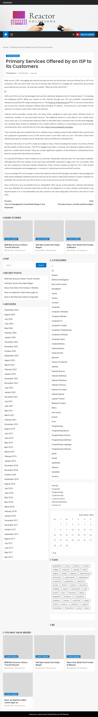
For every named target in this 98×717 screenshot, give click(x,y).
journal (55, 593)
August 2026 (9, 314)
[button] (11, 35)
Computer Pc (57, 321)
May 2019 (8, 443)
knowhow (72, 593)
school (55, 604)
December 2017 (11, 520)
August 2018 (9, 484)
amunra (55, 275)
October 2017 (10, 529)
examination (69, 581)
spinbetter (56, 463)
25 (53, 270)
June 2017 (8, 548)
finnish (64, 585)
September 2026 (11, 310)
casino (54, 293)
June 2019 (8, 438)
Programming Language (61, 444)
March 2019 (9, 452)
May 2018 (8, 497)
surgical (84, 604)
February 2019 (10, 456)
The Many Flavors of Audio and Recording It (75, 202)
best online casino (59, 284)
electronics (57, 577)
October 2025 (10, 351)
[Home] (5, 34)
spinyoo (55, 467)
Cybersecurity (57, 353)
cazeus (55, 298)
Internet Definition (59, 376)
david (85, 570)
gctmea (73, 585)
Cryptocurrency (58, 348)
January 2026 (10, 337)
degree (55, 573)
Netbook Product (59, 403)
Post (54, 421)
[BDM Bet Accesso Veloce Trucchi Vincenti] (18, 231)
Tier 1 (69, 162)
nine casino (56, 412)
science (64, 604)
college (55, 570)
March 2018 (9, 507)
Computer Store (58, 339)
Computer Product (59, 325)
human (65, 589)
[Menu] (11, 35)
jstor (63, 593)
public (54, 453)
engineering (83, 577)
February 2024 (10, 369)
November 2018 (11, 470)
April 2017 (8, 557)
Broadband (56, 289)
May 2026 (8, 328)
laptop (81, 593)
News (54, 408)
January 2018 (10, 516)
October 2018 (10, 475)
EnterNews (52, 714)
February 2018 (10, 511)
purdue (66, 600)
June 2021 (8, 406)
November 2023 (11, 383)
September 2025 (11, 356)
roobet (54, 458)
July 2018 (8, 488)
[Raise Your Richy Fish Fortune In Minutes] (80, 231)
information (75, 589)
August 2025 (9, 360)
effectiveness (85, 573)
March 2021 (9, 415)
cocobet (55, 302)
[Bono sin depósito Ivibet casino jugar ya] (18, 685)
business (76, 566)
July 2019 (8, 433)
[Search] (73, 34)
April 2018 (8, 502)
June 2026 (8, 324)
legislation (57, 596)
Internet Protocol (59, 385)
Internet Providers (59, 389)
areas (67, 566)
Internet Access (58, 371)
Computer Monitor (59, 316)
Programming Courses (61, 435)
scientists (74, 604)
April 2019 (8, 447)
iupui (85, 589)
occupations (79, 596)
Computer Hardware (60, 312)
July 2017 (8, 543)
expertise (80, 581)
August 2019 (9, 429)
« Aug (54, 553)
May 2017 (8, 552)
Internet (55, 367)
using (79, 608)
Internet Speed (58, 394)
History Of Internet (59, 362)
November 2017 (11, 525)
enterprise (57, 581)
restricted (76, 600)
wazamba (56, 472)
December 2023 (11, 378)
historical (82, 585)
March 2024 (9, 365)
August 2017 (9, 539)
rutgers (86, 600)
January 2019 (10, 461)
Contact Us (56, 505)
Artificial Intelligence (60, 280)
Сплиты (55, 476)
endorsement (70, 577)
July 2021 (8, 401)
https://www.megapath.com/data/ (59, 127)
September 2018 (11, 479)
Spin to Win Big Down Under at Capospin (21, 297)
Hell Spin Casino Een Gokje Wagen (18, 283)
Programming (57, 426)
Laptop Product (58, 399)
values (86, 608)
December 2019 (11, 424)
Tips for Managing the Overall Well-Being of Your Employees (24, 204)
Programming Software (61, 449)
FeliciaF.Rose (12, 73)
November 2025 (11, 346)
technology (57, 608)
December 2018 (11, 465)
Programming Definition (61, 440)
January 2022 (10, 392)
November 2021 (11, 397)
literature (67, 596)
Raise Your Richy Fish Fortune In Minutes (21, 288)
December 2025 (11, 342)
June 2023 (8, 388)
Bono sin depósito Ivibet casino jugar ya (21, 292)
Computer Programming (61, 330)
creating (76, 570)
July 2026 (8, 319)
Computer (56, 307)
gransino (55, 357)
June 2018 (8, 493)
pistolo (54, 417)
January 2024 (10, 374)
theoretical (69, 608)
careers (86, 566)
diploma (73, 573)
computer (65, 570)
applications (57, 566)
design (64, 573)
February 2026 (10, 333)
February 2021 (10, 420)
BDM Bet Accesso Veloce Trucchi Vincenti (22, 279)
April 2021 (8, 411)
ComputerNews (13, 56)
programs (56, 600)
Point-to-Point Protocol (58, 102)
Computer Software (60, 334)
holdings (56, 589)
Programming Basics (60, 431)
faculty (55, 585)
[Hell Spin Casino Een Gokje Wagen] (49, 231)
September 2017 (11, 534)
